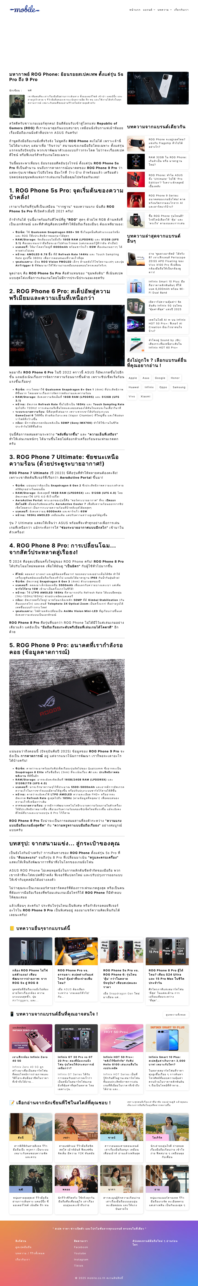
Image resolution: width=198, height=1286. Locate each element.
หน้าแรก (135, 9)
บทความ (163, 9)
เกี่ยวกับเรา (181, 9)
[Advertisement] (99, 42)
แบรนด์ (147, 9)
